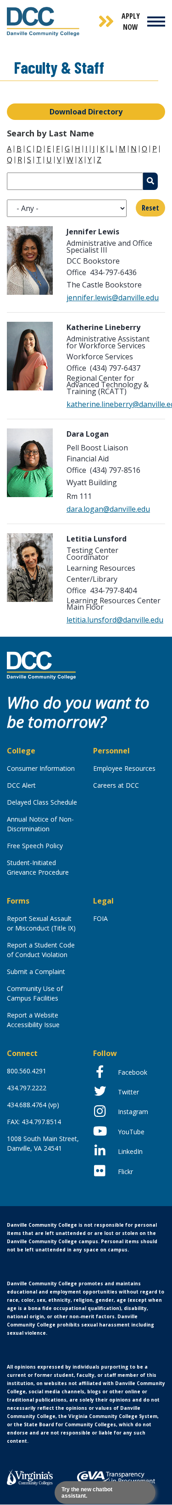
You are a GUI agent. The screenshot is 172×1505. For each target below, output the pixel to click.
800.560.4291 (26, 1070)
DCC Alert (21, 785)
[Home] (41, 665)
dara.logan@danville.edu (108, 509)
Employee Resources (124, 768)
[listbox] (67, 208)
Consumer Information (41, 768)
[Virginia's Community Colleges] (30, 1476)
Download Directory (86, 112)
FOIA (100, 918)
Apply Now (131, 21)
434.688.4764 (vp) (33, 1104)
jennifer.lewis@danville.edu (113, 297)
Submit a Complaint (36, 971)
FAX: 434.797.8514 (34, 1121)
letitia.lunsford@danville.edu (115, 620)
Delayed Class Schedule (42, 802)
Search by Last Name (50, 133)
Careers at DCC (116, 785)
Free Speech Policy (35, 845)
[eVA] (116, 1478)
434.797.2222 (26, 1087)
